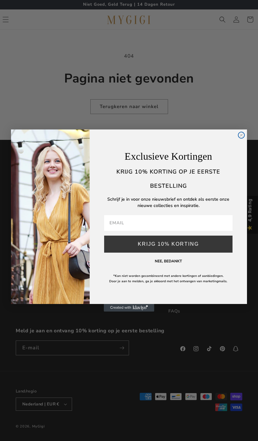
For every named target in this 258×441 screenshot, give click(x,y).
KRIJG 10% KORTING (168, 244)
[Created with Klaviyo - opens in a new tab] (129, 308)
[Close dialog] (241, 135)
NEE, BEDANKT (168, 261)
